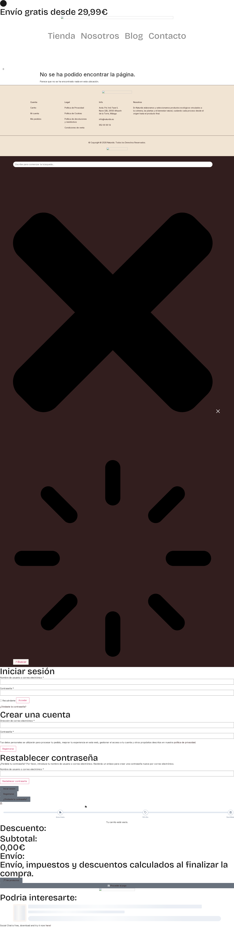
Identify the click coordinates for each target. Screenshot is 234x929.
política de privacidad (184, 742)
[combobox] (113, 164)
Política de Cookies (73, 113)
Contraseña (7, 688)
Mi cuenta (34, 113)
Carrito (33, 108)
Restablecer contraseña (14, 781)
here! (48, 925)
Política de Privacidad (74, 108)
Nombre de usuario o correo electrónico (22, 677)
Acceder (22, 700)
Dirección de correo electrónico (17, 721)
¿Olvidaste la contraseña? (13, 706)
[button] (3, 913)
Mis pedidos (35, 119)
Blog (134, 36)
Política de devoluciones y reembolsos (76, 120)
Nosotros (100, 36)
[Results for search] (113, 558)
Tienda (61, 36)
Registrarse (8, 748)
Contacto (167, 36)
